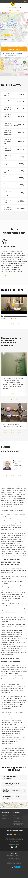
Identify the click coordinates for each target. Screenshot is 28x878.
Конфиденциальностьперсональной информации (14, 859)
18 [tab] (18, 432)
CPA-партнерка (16, 817)
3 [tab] (10, 275)
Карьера (4, 817)
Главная (3, 16)
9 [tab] (20, 430)
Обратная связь (19, 838)
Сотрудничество (17, 818)
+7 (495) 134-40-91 (14, 10)
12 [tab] (4, 432)
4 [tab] (12, 275)
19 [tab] (20, 432)
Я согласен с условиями (13, 54)
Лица (3, 820)
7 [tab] (19, 275)
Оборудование (5, 818)
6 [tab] (17, 275)
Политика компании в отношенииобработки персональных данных (14, 863)
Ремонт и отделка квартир (16, 16)
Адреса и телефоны (9, 838)
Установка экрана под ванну (8, 193)
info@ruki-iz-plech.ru (14, 841)
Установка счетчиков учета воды (8, 132)
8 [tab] (21, 275)
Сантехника (4, 18)
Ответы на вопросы (17, 824)
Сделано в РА (10, 867)
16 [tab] (13, 432)
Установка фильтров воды (7, 141)
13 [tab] (6, 432)
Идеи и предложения (18, 823)
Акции (14, 815)
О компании (5, 815)
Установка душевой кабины (7, 116)
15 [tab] (11, 432)
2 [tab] (7, 275)
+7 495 (14, 835)
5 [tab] (14, 275)
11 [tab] (25, 430)
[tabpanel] (14, 255)
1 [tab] (5, 275)
